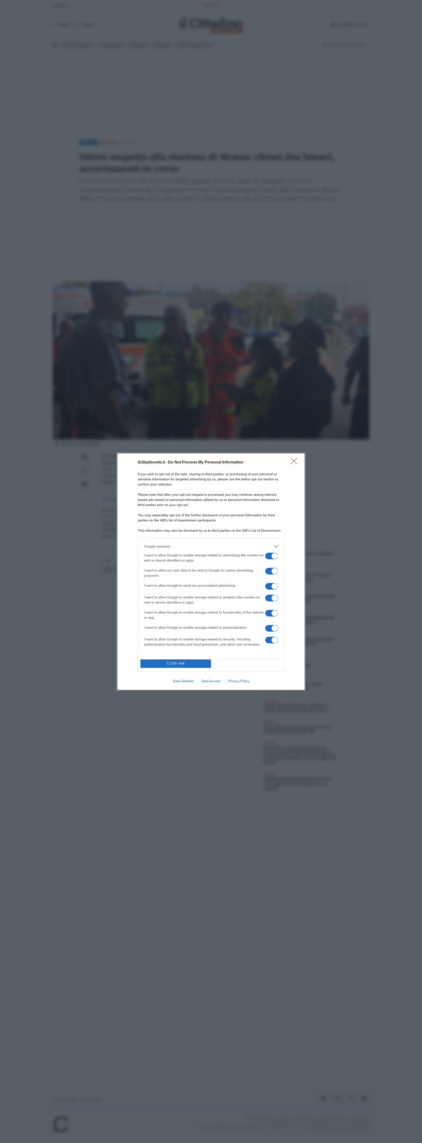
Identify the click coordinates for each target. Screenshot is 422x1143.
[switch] (271, 556)
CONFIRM (176, 663)
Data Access (211, 681)
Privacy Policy (238, 681)
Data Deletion (183, 681)
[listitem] (211, 546)
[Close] (295, 462)
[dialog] (211, 571)
